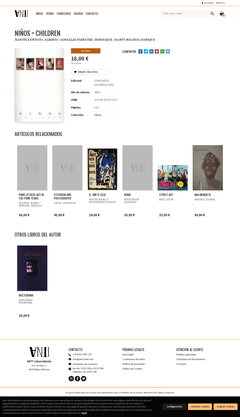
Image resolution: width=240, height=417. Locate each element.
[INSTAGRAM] (71, 378)
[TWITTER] (83, 378)
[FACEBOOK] (77, 378)
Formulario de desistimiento (190, 359)
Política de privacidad (133, 364)
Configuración (174, 406)
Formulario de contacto (85, 364)
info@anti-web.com (83, 359)
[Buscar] (212, 13)
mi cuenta (209, 3)
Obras (98, 115)
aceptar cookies (225, 406)
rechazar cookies (200, 406)
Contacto (181, 364)
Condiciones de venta (133, 359)
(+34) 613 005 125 (82, 354)
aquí (84, 413)
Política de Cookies (132, 369)
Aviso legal (128, 354)
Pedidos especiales (186, 354)
